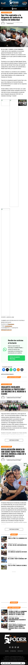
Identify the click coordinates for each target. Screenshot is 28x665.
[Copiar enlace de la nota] (21, 369)
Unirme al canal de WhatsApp (15, 358)
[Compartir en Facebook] (3, 369)
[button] (14, 333)
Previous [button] (2, 3)
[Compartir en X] (7, 369)
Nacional (7, 651)
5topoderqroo (11, 324)
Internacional (13, 651)
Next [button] (26, 3)
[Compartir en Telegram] (14, 369)
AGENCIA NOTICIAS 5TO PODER (14, 397)
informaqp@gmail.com (6, 329)
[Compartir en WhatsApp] (10, 369)
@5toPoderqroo (8, 326)
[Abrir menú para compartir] (18, 369)
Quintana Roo (20, 651)
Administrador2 (10, 23)
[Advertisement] (14, 586)
